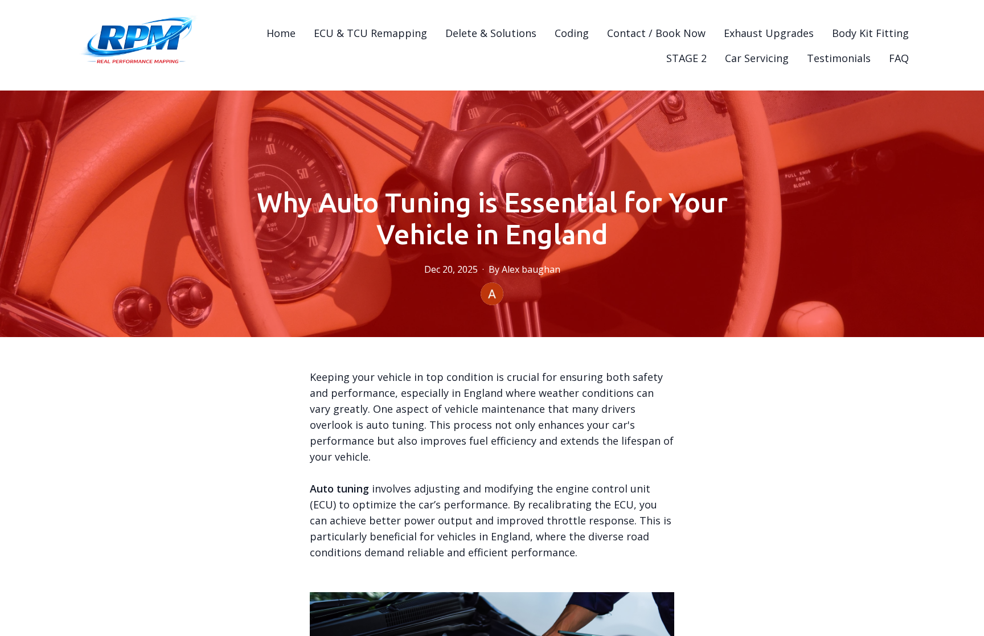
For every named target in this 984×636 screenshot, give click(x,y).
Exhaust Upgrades (769, 33)
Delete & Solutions (490, 33)
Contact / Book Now (656, 33)
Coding (572, 33)
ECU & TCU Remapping (370, 33)
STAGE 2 (686, 58)
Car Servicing (757, 58)
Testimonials (839, 58)
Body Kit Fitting (870, 33)
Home (281, 33)
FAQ (899, 58)
